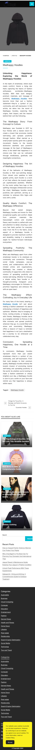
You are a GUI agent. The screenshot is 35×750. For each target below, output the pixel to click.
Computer (4, 605)
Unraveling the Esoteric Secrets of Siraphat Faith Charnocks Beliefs (15, 494)
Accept (10, 742)
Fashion (4, 616)
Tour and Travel (6, 650)
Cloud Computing (7, 602)
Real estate (5, 633)
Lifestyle (14, 55)
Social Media (5, 643)
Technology (5, 647)
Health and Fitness (7, 622)
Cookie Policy (10, 738)
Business (4, 598)
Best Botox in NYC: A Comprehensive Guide (11, 467)
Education (4, 609)
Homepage (6, 55)
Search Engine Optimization (10, 640)
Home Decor (5, 626)
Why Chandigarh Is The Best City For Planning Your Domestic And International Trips (16, 556)
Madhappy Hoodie (17, 390)
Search (4, 535)
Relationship (5, 636)
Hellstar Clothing (9, 524)
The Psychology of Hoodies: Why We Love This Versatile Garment (16, 440)
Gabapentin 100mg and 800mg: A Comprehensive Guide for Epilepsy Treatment (14, 576)
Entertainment (6, 612)
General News (6, 619)
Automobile (5, 595)
